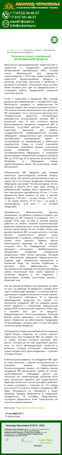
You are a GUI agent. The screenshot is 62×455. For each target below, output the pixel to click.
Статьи (19, 50)
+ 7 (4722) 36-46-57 (24, 13)
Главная (10, 50)
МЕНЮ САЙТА (54, 40)
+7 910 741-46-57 (23, 17)
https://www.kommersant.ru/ (31, 407)
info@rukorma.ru (23, 25)
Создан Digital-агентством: (43, 442)
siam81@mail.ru (22, 21)
